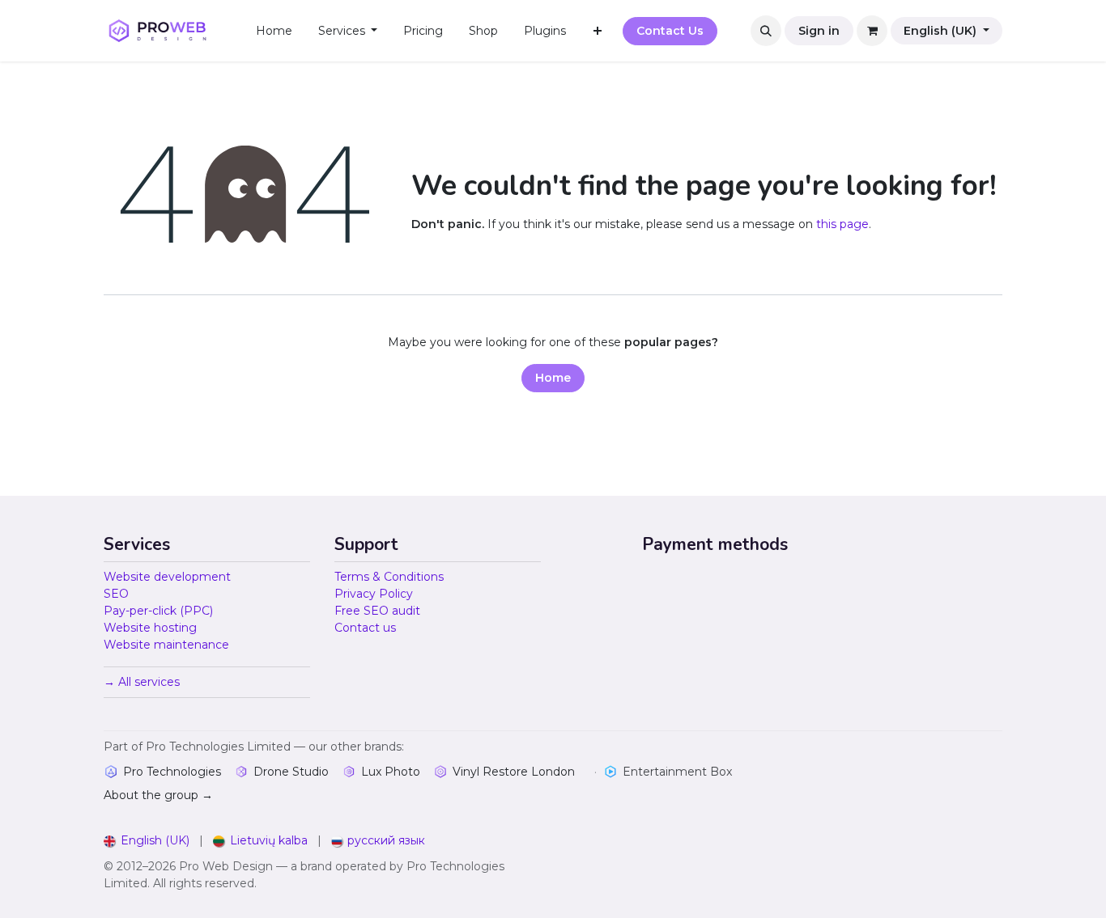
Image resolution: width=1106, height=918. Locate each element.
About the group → (158, 795)
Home (553, 377)
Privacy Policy (373, 593)
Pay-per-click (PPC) (158, 610)
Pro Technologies (172, 771)
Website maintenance (166, 644)
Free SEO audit (377, 610)
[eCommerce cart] (872, 30)
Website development (167, 576)
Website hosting (150, 627)
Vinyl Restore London (514, 771)
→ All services (142, 682)
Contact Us (670, 30)
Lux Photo (390, 771)
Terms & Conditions (389, 576)
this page (842, 224)
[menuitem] (274, 31)
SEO (116, 593)
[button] (766, 30)
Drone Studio (291, 771)
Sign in (819, 30)
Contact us (365, 627)
